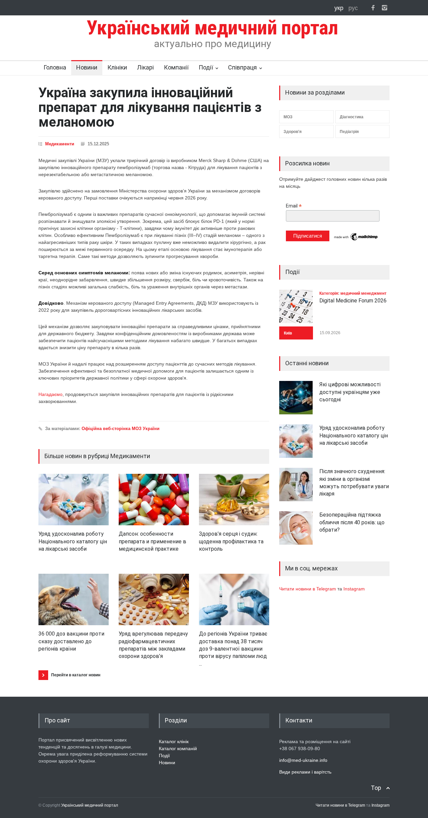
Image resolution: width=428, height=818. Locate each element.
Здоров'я (293, 131)
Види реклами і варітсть (305, 772)
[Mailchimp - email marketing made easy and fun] (356, 240)
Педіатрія (349, 131)
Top (376, 787)
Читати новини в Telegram (308, 588)
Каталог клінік (174, 741)
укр (339, 8)
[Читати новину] (73, 499)
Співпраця (242, 67)
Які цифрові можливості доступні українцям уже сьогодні (350, 392)
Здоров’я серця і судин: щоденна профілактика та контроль (231, 541)
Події (206, 67)
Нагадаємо (50, 394)
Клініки (117, 67)
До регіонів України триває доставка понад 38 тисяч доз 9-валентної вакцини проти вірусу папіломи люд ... (233, 649)
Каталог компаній (178, 748)
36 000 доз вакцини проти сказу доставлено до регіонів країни (71, 641)
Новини (86, 67)
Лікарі (145, 67)
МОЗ (288, 117)
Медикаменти (59, 143)
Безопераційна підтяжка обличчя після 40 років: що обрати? (352, 522)
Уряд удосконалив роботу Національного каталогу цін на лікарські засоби (72, 541)
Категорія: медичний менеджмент (353, 293)
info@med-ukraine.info (303, 760)
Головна (54, 67)
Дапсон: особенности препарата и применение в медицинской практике (152, 541)
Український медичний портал (89, 805)
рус (353, 8)
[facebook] (373, 8)
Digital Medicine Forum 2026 (353, 300)
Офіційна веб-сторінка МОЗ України (120, 428)
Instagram (354, 588)
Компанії (176, 67)
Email (294, 206)
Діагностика (351, 117)
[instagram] (385, 8)
